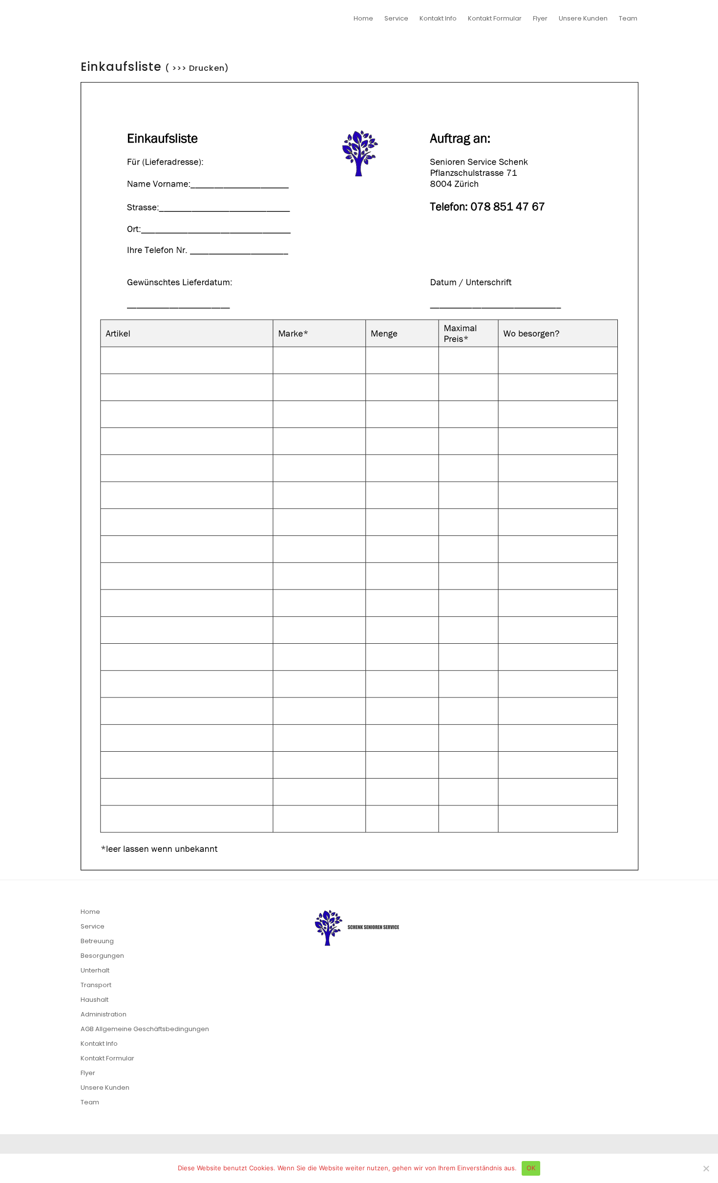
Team (628, 18)
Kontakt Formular (495, 18)
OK (531, 1168)
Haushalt (94, 999)
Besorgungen (102, 955)
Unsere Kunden (583, 18)
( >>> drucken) (392, 44)
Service (396, 18)
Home (363, 18)
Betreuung (97, 941)
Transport (96, 985)
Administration (104, 1014)
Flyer (540, 18)
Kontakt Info (438, 18)
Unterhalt (95, 970)
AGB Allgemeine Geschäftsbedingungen (145, 1029)
